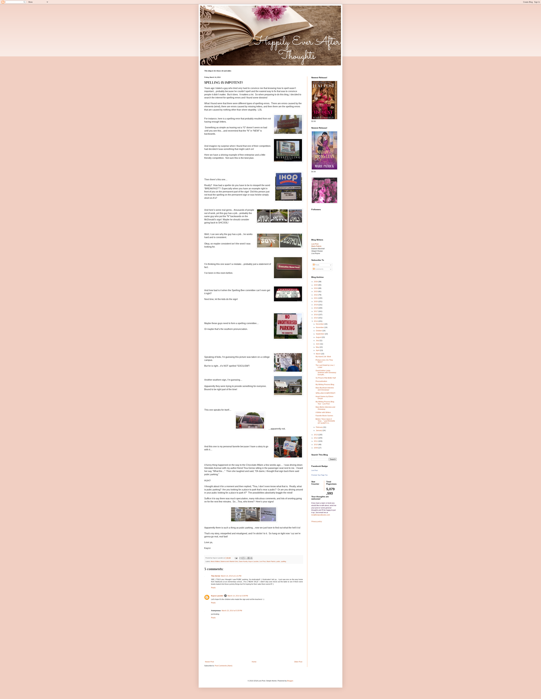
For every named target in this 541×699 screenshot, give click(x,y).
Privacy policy (316, 522)
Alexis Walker (215, 561)
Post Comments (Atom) (223, 666)
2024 (316, 288)
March (318, 354)
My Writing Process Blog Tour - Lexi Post (325, 403)
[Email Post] (236, 558)
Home (254, 662)
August (319, 337)
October (319, 331)
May (318, 347)
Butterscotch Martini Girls (229, 561)
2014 (316, 321)
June (318, 344)
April (318, 350)
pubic (278, 561)
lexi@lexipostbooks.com (320, 515)
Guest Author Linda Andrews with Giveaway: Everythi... (326, 373)
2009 (316, 448)
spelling (283, 561)
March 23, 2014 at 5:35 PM (232, 611)
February (319, 427)
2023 (316, 291)
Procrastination (321, 381)
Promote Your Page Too (319, 475)
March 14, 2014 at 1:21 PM (231, 576)
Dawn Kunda (243, 561)
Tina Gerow (215, 576)
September (320, 334)
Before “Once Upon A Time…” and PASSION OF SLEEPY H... (325, 421)
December (320, 324)
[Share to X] (246, 558)
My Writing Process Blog (325, 385)
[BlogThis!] (243, 558)
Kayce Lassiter (253, 561)
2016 (316, 315)
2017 (316, 311)
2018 (316, 308)
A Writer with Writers (323, 412)
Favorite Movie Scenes (324, 416)
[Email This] (240, 558)
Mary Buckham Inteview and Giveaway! (325, 389)
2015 (316, 318)
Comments (319, 269)
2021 (316, 298)
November (320, 327)
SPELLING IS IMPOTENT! (325, 393)
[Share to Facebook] (248, 558)
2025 (316, 285)
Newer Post (209, 662)
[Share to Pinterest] (251, 558)
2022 (316, 295)
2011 (316, 441)
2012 (316, 438)
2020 (316, 301)
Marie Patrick (271, 561)
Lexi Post (262, 561)
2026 (316, 282)
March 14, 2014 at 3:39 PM (238, 596)
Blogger (290, 681)
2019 (316, 305)
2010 (316, 445)
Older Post (298, 662)
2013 (316, 435)
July (317, 341)
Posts (317, 265)
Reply (213, 588)
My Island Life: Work (323, 357)
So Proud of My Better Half (326, 378)
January (319, 430)
